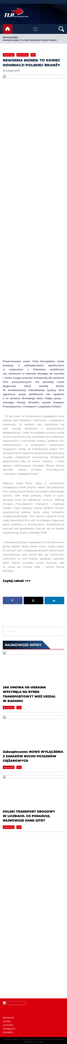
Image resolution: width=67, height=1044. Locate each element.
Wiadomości (10, 928)
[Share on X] (33, 600)
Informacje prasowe (15, 973)
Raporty (7, 939)
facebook (8, 1017)
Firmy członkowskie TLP (17, 935)
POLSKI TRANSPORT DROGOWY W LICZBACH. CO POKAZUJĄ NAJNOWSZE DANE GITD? (29, 816)
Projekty (8, 943)
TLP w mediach (12, 976)
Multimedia (10, 984)
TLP (33, 55)
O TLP (6, 932)
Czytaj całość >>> (17, 581)
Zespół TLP (9, 946)
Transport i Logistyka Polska (23, 1039)
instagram (9, 1028)
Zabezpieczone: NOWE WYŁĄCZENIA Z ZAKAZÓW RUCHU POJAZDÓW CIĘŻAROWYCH (33, 756)
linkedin (8, 1032)
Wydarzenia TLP (13, 969)
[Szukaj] (61, 631)
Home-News (22, 55)
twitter (7, 1021)
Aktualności (10, 37)
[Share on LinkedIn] (54, 600)
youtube (8, 1024)
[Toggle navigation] (35, 29)
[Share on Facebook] (13, 600)
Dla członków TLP (14, 980)
